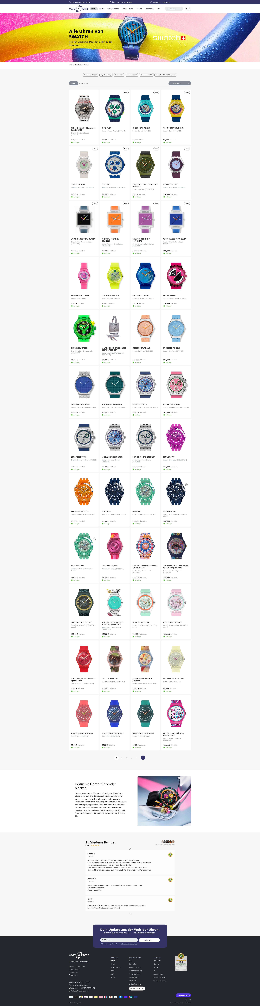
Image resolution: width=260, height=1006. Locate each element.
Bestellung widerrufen (137, 988)
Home (71, 65)
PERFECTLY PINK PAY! (172, 622)
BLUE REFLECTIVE (78, 457)
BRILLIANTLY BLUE (140, 295)
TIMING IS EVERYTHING (173, 128)
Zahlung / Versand (135, 967)
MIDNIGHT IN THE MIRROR (144, 457)
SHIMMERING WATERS (80, 404)
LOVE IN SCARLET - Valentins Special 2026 (83, 680)
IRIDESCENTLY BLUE (171, 348)
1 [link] (116, 758)
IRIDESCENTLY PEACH (142, 348)
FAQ (154, 971)
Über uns (156, 964)
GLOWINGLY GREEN (79, 348)
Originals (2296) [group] (90, 75)
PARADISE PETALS (109, 566)
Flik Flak (113, 977)
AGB (130, 960)
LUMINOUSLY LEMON (111, 295)
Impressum (132, 981)
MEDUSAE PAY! (77, 566)
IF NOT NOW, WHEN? (141, 128)
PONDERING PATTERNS (112, 404)
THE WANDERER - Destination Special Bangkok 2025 (175, 567)
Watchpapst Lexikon (159, 981)
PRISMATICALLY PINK (80, 295)
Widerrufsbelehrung (135, 971)
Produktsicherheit (134, 974)
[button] (94, 8)
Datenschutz (133, 964)
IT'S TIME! (106, 184)
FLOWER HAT (168, 457)
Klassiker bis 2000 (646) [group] (165, 75)
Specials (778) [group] (146, 75)
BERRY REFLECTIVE (171, 404)
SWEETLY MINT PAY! (141, 622)
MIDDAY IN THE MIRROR (112, 457)
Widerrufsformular (135, 984)
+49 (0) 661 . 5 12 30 (82, 982)
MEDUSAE (137, 511)
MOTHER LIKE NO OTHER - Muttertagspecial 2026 (113, 623)
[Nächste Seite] (143, 758)
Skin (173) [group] (119, 75)
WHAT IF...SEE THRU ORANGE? (110, 240)
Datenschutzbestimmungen (129, 944)
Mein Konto (157, 960)
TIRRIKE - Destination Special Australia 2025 (145, 567)
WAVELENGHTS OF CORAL (82, 733)
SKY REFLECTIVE (140, 404)
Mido (112, 974)
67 (136, 758)
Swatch (112, 960)
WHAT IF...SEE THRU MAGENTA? (141, 240)
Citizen (112, 964)
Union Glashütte (115, 967)
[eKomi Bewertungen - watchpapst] (181, 962)
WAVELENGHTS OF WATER (113, 733)
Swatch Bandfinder (159, 977)
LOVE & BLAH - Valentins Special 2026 (173, 734)
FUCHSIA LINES (169, 295)
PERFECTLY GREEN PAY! (81, 622)
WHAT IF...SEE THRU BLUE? (174, 239)
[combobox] (174, 9)
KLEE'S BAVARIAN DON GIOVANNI (142, 680)
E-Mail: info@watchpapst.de (79, 991)
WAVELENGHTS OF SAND (173, 679)
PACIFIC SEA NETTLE (80, 511)
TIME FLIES (106, 128)
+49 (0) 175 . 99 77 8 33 (86, 988)
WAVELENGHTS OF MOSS (143, 733)
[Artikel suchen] (181, 9)
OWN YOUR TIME (78, 184)
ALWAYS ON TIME (170, 184)
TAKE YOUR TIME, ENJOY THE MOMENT (145, 185)
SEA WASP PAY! (170, 511)
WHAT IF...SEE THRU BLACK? (83, 239)
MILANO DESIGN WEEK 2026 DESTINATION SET (114, 349)
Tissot (112, 971)
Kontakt (156, 967)
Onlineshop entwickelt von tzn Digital (180, 1003)
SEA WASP (106, 511)
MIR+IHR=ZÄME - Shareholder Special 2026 (83, 129)
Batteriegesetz (133, 977)
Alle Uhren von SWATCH (82, 65)
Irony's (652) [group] (132, 75)
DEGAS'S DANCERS (110, 679)
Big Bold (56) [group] (106, 75)
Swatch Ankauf (158, 974)
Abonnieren (148, 940)
